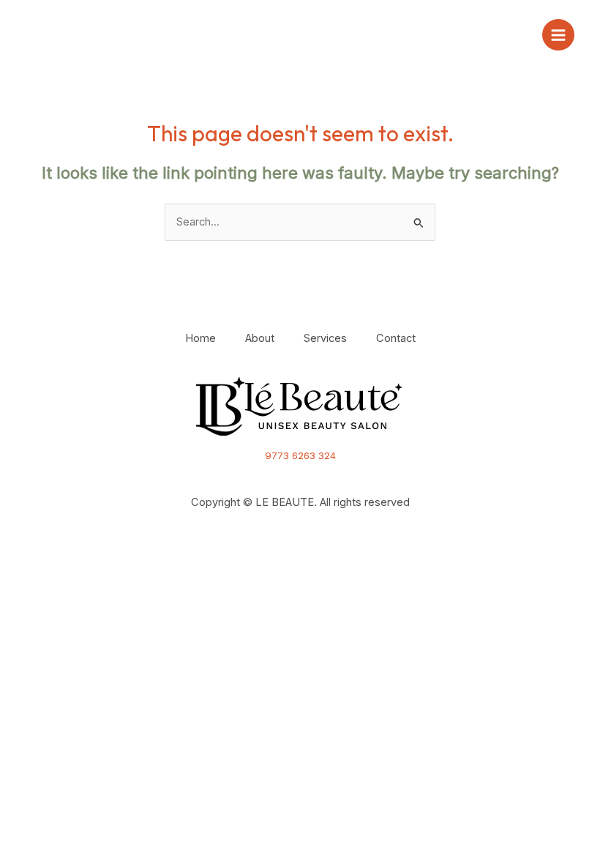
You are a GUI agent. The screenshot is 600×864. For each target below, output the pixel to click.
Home (200, 338)
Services (325, 338)
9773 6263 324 (300, 455)
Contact (396, 338)
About (259, 338)
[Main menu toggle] (558, 35)
